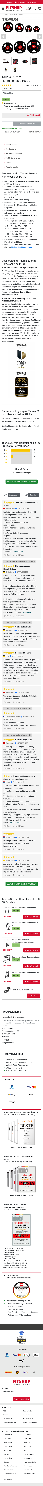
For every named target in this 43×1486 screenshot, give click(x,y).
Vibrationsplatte (29, 1474)
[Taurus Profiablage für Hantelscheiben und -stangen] (7, 943)
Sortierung (13, 495)
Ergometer (27, 1434)
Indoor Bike (8, 1450)
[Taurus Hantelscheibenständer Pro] (7, 975)
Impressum (27, 1415)
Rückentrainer (8, 1470)
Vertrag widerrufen (21, 1399)
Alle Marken (8, 1480)
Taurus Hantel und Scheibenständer (26, 957)
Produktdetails (11, 144)
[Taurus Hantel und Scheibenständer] (7, 959)
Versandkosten (8, 1419)
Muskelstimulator (10, 1474)
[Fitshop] (14, 8)
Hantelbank (28, 1446)
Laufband (7, 1438)
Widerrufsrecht (28, 1419)
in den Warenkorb (27, 123)
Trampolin (27, 1442)
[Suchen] (34, 8)
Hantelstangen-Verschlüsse (22, 990)
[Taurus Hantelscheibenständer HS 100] (7, 926)
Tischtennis (8, 1446)
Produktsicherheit (12, 167)
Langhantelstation (30, 1462)
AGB (4, 1411)
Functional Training (10, 1466)
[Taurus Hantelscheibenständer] (7, 910)
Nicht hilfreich (19, 555)
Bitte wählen (8, 93)
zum (8, 1392)
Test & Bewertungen (13, 158)
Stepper (6, 1462)
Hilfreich (8, 555)
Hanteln (26, 1450)
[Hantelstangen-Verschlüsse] (7, 990)
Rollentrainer (28, 1458)
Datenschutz (27, 1411)
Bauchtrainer (28, 1466)
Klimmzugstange (29, 1470)
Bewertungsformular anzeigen (21, 482)
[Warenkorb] (40, 8)
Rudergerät (27, 1438)
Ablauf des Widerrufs (30, 1423)
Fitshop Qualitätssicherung (21, 247)
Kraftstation (8, 1442)
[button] (6, 61)
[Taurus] (10, 19)
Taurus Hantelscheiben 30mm (13, 15)
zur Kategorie (33, 996)
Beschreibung (11, 149)
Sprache (33, 495)
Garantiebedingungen (14, 153)
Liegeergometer (29, 1454)
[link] (11, 1087)
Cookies (5, 1415)
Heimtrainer (8, 1458)
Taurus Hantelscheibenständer (24, 908)
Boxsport (7, 1454)
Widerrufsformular (9, 1423)
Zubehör (9, 162)
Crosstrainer (8, 1434)
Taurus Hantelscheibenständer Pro (25, 973)
